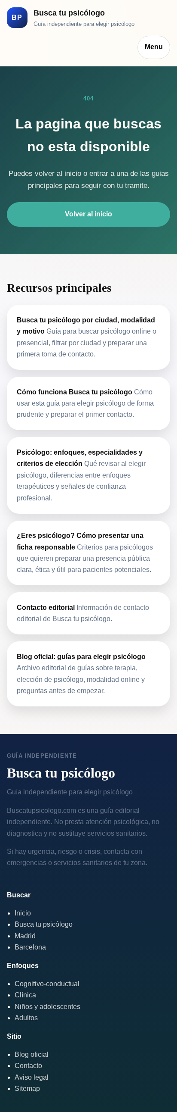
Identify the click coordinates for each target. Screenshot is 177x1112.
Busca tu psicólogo (44, 924)
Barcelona (30, 947)
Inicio (23, 913)
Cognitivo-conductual (47, 983)
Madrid (25, 936)
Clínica (25, 995)
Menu (154, 46)
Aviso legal (32, 1077)
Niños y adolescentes (47, 1006)
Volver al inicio (88, 214)
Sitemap (27, 1088)
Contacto (28, 1065)
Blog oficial (32, 1054)
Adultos (26, 1017)
